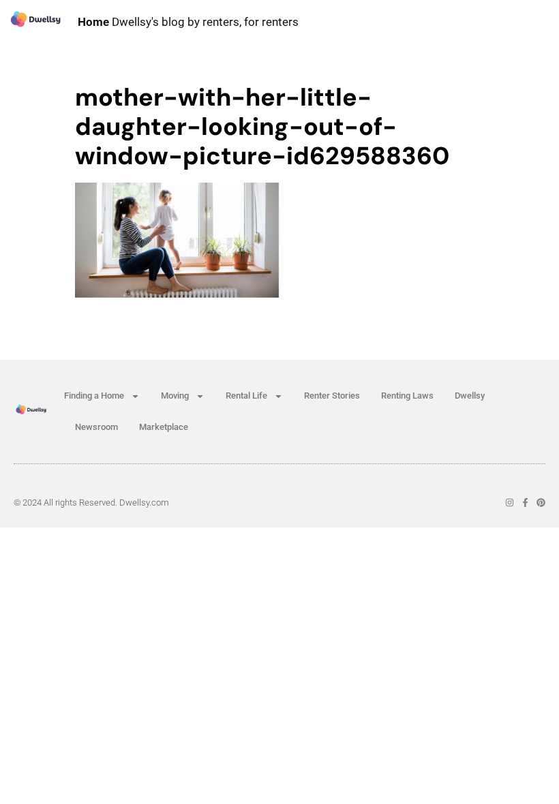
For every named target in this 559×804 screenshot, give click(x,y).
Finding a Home (94, 395)
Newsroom (96, 427)
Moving (175, 395)
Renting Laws (407, 395)
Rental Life (246, 395)
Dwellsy (470, 395)
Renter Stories (332, 395)
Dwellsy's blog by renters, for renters (188, 22)
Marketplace (163, 427)
